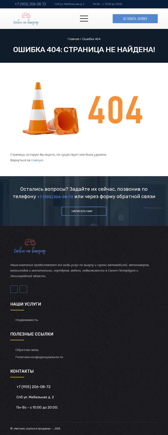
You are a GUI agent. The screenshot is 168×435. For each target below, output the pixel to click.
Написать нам (82, 211)
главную (37, 160)
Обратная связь (27, 350)
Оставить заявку (135, 18)
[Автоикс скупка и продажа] (26, 18)
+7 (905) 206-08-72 (30, 3)
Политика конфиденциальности (39, 357)
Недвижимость (26, 320)
